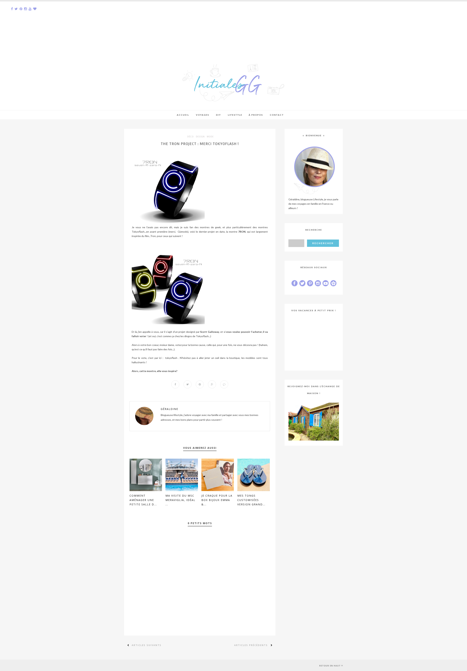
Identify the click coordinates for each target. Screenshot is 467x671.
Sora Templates (149, 665)
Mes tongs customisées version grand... (251, 500)
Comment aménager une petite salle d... (143, 500)
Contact (277, 114)
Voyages (202, 114)
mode (210, 136)
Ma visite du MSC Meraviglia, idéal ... (180, 500)
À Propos (256, 114)
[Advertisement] (109, 27)
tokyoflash (171, 357)
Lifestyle (235, 114)
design (200, 136)
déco (190, 136)
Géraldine (169, 409)
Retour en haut (330, 665)
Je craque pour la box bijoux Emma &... (216, 500)
